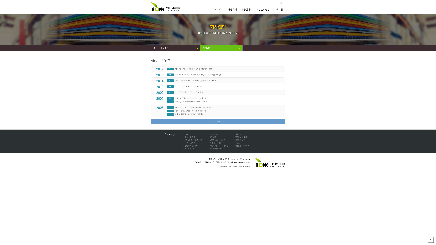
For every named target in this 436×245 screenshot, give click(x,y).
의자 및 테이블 (215, 142)
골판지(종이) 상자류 (217, 140)
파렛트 (237, 142)
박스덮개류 (213, 134)
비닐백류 (212, 137)
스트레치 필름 (239, 140)
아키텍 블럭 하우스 (216, 148)
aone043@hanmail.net (242, 162)
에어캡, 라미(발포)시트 (193, 140)
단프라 (187, 134)
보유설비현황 (263, 9)
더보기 (217, 121)
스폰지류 (237, 134)
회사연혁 (207, 48)
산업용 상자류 (190, 142)
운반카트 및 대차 (191, 145)
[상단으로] (431, 240)
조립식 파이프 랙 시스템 (218, 145)
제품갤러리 (246, 9)
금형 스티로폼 (190, 137)
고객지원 (278, 9)
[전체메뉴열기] (281, 3)
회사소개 (219, 9)
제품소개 (232, 9)
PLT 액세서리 (190, 148)
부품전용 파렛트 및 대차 (243, 145)
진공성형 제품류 (240, 137)
